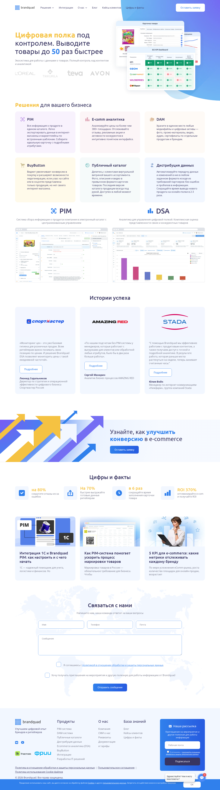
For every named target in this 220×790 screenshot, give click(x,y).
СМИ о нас (104, 733)
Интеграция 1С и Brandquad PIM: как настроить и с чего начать (44, 557)
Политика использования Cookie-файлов (39, 772)
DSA (162, 211)
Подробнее (31, 369)
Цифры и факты (135, 7)
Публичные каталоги (69, 737)
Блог (94, 7)
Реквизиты (104, 737)
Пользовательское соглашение (116, 767)
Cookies (91, 783)
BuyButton (63, 750)
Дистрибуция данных (69, 741)
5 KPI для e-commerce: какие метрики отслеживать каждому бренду (174, 557)
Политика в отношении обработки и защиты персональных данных (55, 767)
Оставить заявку (190, 7)
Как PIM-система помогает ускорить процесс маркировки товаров (107, 557)
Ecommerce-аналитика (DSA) (73, 746)
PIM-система (64, 729)
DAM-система (65, 733)
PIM (65, 211)
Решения (45, 7)
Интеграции (66, 7)
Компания (104, 729)
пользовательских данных (114, 783)
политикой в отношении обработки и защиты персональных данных (122, 665)
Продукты (66, 721)
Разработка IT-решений (71, 759)
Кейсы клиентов (111, 7)
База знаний (135, 721)
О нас (81, 7)
